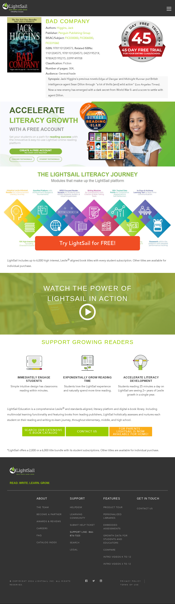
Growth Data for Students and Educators (115, 539)
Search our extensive (44, 431)
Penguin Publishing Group (74, 33)
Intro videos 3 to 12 (117, 564)
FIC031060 (52, 43)
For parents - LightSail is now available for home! (130, 431)
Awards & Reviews (49, 521)
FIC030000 (71, 38)
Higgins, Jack (65, 28)
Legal (74, 549)
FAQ (39, 535)
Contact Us (145, 508)
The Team (43, 507)
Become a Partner (49, 514)
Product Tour (113, 507)
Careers (42, 528)
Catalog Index (47, 542)
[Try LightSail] (142, 64)
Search (74, 542)
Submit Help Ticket (82, 525)
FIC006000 (86, 38)
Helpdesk (76, 507)
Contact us (87, 431)
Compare (109, 549)
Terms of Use (129, 585)
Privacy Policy (130, 581)
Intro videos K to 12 (117, 557)
